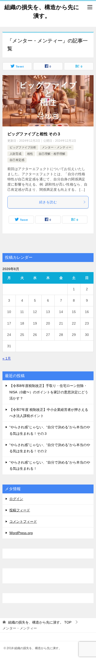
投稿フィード (19, 510)
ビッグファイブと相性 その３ (34, 134)
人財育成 (15, 154)
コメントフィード (23, 521)
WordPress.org (21, 533)
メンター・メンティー (56, 147)
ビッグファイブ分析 (23, 147)
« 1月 (6, 358)
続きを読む (48, 202)
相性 (30, 154)
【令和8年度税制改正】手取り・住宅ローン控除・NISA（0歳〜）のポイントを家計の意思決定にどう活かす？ (48, 392)
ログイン (16, 499)
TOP (39, 622)
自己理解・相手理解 (52, 154)
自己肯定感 (17, 160)
